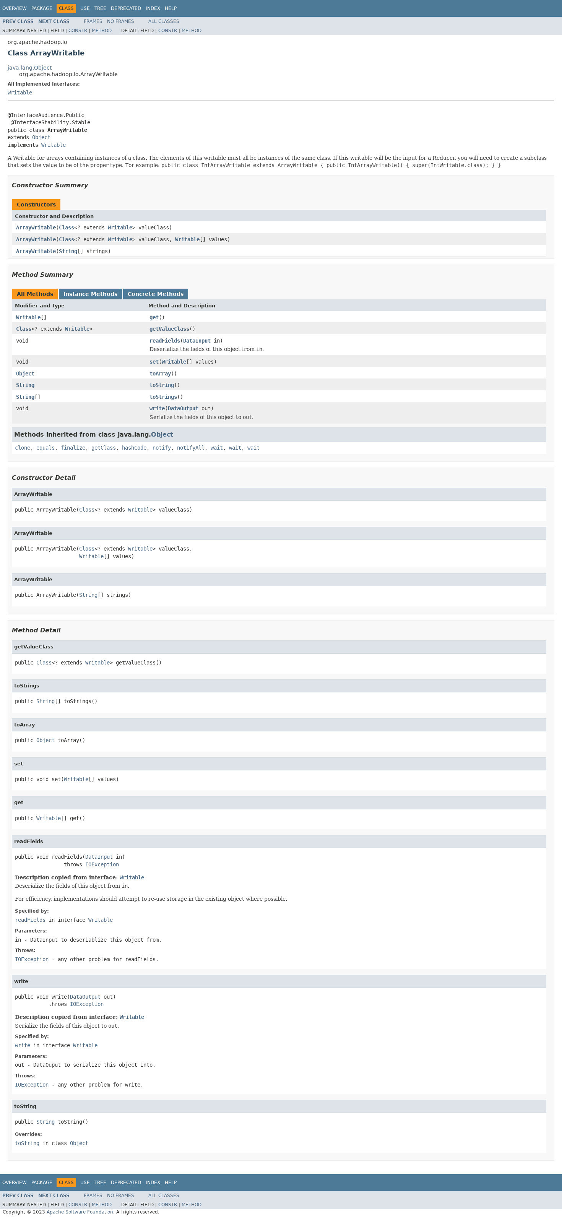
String (68, 251)
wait (217, 448)
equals (45, 448)
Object (41, 137)
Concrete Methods (156, 294)
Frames (93, 21)
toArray (160, 373)
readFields (164, 341)
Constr (77, 30)
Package (41, 8)
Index (153, 8)
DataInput (197, 341)
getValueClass (169, 329)
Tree (100, 8)
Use (85, 8)
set (154, 362)
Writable (20, 92)
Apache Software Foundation (80, 1212)
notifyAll (191, 448)
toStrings (163, 397)
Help (171, 8)
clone (22, 448)
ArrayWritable (36, 227)
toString (161, 385)
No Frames (120, 21)
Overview (14, 8)
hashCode (134, 448)
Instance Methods (90, 294)
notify (162, 448)
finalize (73, 448)
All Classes (163, 21)
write (157, 408)
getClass (103, 448)
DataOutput (183, 408)
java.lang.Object (30, 68)
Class (66, 227)
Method (102, 30)
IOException (102, 864)
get (154, 317)
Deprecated (126, 8)
